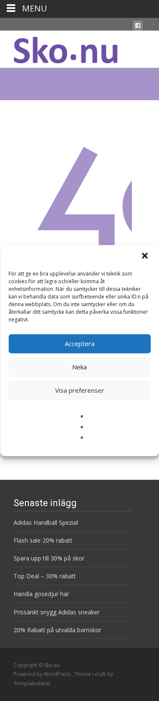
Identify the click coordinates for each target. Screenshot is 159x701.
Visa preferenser (79, 390)
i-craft (99, 674)
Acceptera (80, 343)
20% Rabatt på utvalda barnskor (57, 630)
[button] (145, 256)
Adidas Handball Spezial (46, 522)
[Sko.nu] (58, 48)
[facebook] (138, 27)
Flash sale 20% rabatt (43, 540)
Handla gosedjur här (41, 594)
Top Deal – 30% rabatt (45, 576)
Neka (79, 367)
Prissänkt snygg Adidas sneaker (57, 612)
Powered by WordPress (43, 674)
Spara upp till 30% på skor (49, 558)
